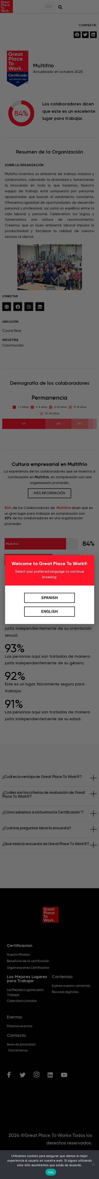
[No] (93, 1164)
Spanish (49, 598)
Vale (51, 1172)
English (49, 611)
